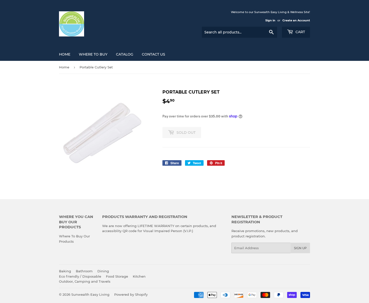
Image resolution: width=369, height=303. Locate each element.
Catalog (124, 54)
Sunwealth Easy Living (90, 294)
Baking (65, 271)
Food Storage (117, 276)
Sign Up (300, 248)
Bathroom (84, 271)
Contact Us (153, 54)
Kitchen (139, 276)
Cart (299, 32)
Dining (103, 271)
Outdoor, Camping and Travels (84, 281)
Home (64, 54)
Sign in (270, 20)
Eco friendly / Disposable (80, 276)
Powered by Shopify (131, 294)
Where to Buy (93, 54)
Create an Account (296, 20)
